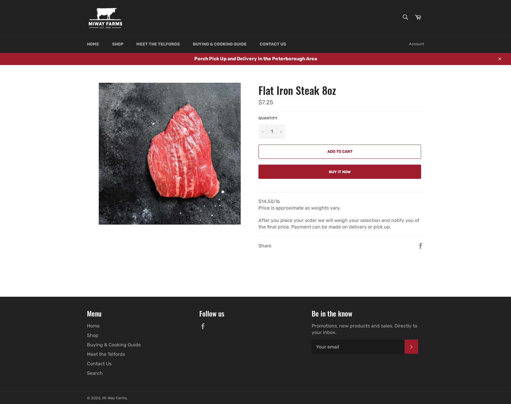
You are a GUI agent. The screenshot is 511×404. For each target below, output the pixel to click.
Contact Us (273, 44)
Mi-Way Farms (114, 398)
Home (93, 44)
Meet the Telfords (158, 44)
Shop (117, 44)
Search (95, 373)
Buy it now (340, 172)
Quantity (267, 118)
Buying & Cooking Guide (220, 44)
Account (416, 44)
